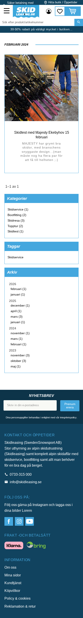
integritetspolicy (68, 417)
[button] (7, 11)
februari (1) (18, 289)
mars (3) (17, 316)
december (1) (20, 305)
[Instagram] (19, 521)
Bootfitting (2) (17, 215)
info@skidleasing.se (26, 482)
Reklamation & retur (20, 606)
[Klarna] (13, 546)
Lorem (27, 510)
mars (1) (17, 338)
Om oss (10, 567)
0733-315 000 (21, 474)
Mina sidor (12, 575)
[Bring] (36, 546)
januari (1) (18, 294)
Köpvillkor (12, 591)
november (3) (20, 355)
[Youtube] (29, 521)
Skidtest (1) (15, 231)
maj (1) (16, 366)
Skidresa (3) (16, 220)
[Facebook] (8, 521)
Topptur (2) (15, 226)
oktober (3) (18, 361)
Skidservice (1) (18, 209)
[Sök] (78, 22)
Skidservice (15, 257)
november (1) (20, 333)
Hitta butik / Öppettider (62, 2)
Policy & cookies (17, 598)
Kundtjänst (12, 583)
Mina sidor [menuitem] (48, 11)
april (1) (16, 311)
